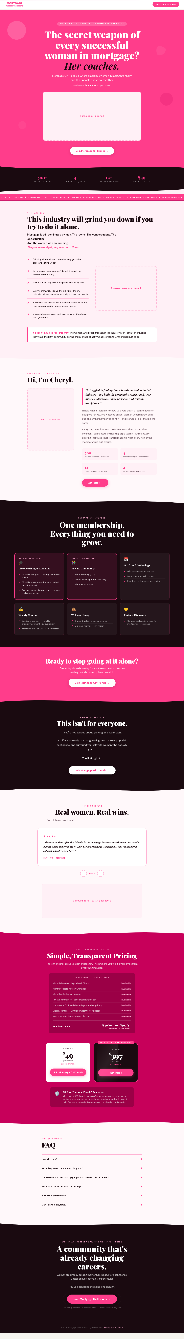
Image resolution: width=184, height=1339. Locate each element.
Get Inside (116, 1072)
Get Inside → (95, 482)
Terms (120, 1327)
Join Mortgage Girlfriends (68, 1072)
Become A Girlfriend (166, 4)
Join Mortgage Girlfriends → (92, 150)
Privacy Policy (110, 1327)
